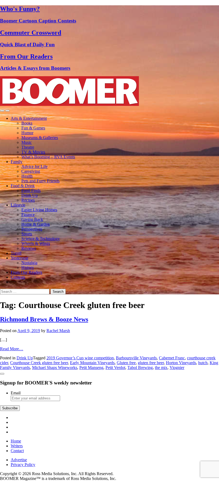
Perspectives (31, 229)
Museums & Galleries (39, 137)
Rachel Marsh (58, 330)
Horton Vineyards (181, 362)
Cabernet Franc (172, 358)
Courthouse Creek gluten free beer (39, 362)
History (27, 267)
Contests (18, 277)
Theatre (27, 147)
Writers (17, 446)
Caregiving (30, 171)
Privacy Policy (23, 464)
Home (16, 441)
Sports (26, 234)
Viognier (177, 367)
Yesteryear (19, 258)
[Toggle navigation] (2, 110)
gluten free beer (151, 362)
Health (27, 176)
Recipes (28, 200)
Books (26, 123)
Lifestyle (18, 205)
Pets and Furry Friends (40, 181)
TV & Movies (33, 152)
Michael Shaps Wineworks (54, 367)
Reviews (28, 248)
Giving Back (32, 219)
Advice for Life (34, 166)
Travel (16, 253)
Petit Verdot (115, 367)
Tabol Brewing (140, 367)
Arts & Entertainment (29, 118)
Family (16, 161)
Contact (17, 450)
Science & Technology (40, 238)
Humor (27, 132)
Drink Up (29, 195)
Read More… (11, 349)
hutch (203, 362)
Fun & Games (33, 128)
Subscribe (10, 408)
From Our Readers (26, 272)
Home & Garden (35, 224)
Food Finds (31, 190)
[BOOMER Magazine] (69, 104)
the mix (161, 367)
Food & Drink (23, 185)
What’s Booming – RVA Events (48, 157)
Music (26, 142)
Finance (28, 214)
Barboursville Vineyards (136, 358)
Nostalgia (29, 262)
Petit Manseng (91, 367)
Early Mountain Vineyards (92, 362)
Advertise (19, 459)
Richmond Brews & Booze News (44, 319)
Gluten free (126, 362)
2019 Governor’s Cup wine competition (80, 358)
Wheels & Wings (35, 243)
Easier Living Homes (39, 209)
